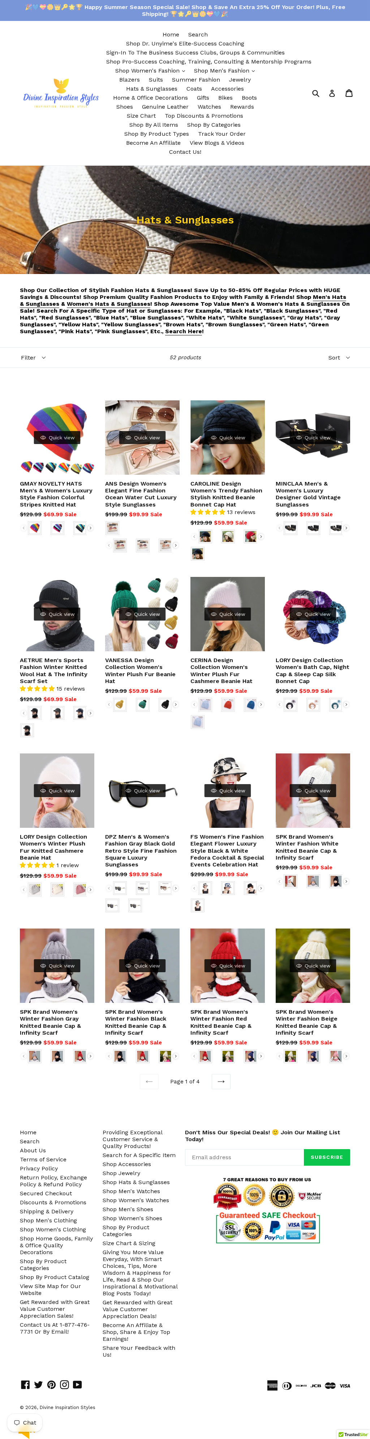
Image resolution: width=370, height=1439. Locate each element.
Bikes (225, 97)
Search (198, 34)
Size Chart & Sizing (129, 1243)
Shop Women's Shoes (132, 1218)
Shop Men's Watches (131, 1191)
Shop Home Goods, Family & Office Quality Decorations (56, 1245)
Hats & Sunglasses (151, 88)
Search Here (183, 331)
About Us (33, 1150)
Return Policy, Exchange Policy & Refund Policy (53, 1181)
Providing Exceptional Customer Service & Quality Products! (132, 1139)
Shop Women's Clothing (53, 1229)
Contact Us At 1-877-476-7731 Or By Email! (55, 1328)
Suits (156, 79)
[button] (208, 512)
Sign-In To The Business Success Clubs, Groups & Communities (195, 52)
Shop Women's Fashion (152, 70)
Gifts (203, 97)
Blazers (129, 79)
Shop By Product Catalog (54, 1277)
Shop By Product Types (156, 133)
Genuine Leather (165, 106)
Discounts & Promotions (53, 1202)
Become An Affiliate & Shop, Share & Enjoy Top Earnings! (136, 1332)
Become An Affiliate (153, 142)
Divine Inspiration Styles (67, 1407)
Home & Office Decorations (150, 97)
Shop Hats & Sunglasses (136, 1182)
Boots (249, 97)
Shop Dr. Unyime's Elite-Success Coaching (185, 43)
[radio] (35, 528)
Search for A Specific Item (139, 1155)
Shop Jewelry (121, 1173)
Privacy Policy (39, 1168)
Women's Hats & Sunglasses (108, 303)
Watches (209, 106)
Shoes (124, 106)
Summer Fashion (196, 79)
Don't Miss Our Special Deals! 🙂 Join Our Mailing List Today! (262, 1136)
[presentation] (90, 528)
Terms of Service (43, 1159)
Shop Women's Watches (136, 1200)
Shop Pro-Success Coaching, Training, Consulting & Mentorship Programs (208, 61)
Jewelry (240, 79)
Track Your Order (222, 133)
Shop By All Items (153, 124)
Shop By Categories (214, 124)
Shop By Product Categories (43, 1264)
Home (171, 34)
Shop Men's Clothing (48, 1220)
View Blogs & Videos (217, 142)
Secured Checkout (46, 1193)
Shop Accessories (127, 1164)
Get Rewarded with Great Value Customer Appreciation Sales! (55, 1309)
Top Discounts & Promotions (204, 115)
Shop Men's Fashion (226, 70)
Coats (194, 88)
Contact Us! (185, 151)
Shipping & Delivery (46, 1211)
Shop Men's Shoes (128, 1209)
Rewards (242, 106)
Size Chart (141, 115)
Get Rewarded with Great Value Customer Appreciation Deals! (137, 1309)
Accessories (227, 88)
